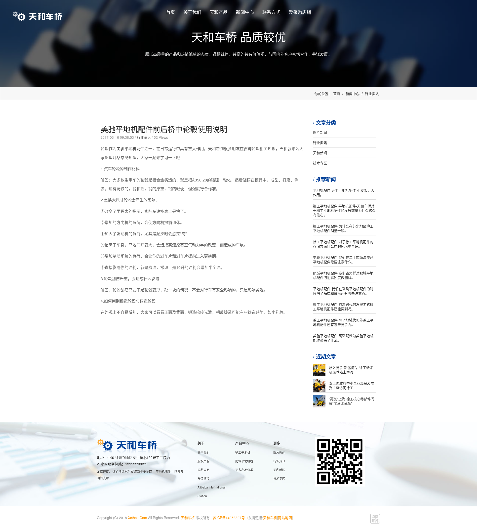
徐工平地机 (242, 452)
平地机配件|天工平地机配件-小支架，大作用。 (343, 192)
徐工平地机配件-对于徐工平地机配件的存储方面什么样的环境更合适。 (343, 243)
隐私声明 (203, 470)
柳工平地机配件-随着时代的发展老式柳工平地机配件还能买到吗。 (343, 306)
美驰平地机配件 (130, 148)
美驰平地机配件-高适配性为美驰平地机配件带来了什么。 (343, 337)
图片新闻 (320, 132)
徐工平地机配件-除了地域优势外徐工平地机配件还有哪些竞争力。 (343, 322)
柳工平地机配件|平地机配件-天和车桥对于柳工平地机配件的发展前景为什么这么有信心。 (344, 210)
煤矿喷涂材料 (121, 471)
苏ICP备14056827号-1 (230, 517)
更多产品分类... (245, 470)
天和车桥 (188, 517)
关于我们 (192, 12)
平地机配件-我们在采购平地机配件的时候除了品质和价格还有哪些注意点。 (343, 290)
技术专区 (320, 162)
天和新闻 (320, 152)
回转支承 (103, 478)
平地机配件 (163, 471)
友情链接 (203, 478)
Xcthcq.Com (137, 517)
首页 (170, 12)
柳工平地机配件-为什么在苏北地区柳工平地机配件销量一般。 (343, 228)
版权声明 (203, 461)
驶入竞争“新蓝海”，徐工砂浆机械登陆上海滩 (351, 369)
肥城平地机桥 (244, 461)
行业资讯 (372, 93)
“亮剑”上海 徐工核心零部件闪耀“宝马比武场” (351, 401)
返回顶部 (375, 518)
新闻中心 (245, 12)
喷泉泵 (178, 471)
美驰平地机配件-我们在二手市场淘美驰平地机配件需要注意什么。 (343, 259)
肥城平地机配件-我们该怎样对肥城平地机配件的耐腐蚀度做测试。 (343, 275)
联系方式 (271, 12)
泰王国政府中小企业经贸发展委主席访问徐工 (351, 385)
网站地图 (285, 517)
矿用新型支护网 (141, 471)
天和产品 (219, 12)
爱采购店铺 (300, 12)
